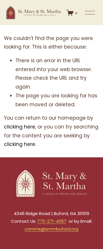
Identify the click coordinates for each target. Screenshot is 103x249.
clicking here (19, 126)
